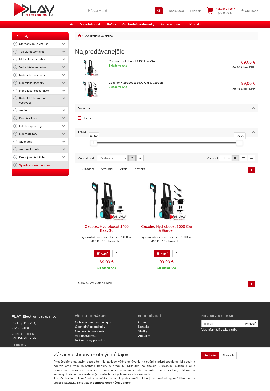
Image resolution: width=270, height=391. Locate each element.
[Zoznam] (243, 158)
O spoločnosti (90, 24)
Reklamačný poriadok (90, 340)
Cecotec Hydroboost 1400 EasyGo (132, 61)
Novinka (140, 168)
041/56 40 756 (24, 338)
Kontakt (195, 24)
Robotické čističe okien (34, 90)
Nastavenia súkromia (89, 331)
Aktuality (144, 335)
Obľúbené (251, 10)
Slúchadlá (25, 141)
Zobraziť (212, 158)
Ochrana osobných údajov (93, 322)
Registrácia (176, 10)
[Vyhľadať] (159, 10)
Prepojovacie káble (32, 157)
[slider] (93, 143)
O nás (142, 322)
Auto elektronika (30, 149)
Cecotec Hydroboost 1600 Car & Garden (136, 82)
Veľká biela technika (32, 67)
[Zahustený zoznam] (251, 158)
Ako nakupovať (172, 24)
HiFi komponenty (30, 126)
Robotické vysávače (32, 75)
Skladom (88, 168)
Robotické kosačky (31, 82)
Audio (23, 110)
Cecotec (87, 118)
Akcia (123, 168)
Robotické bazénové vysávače (32, 100)
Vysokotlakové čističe (35, 165)
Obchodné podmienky (138, 24)
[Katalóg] (235, 158)
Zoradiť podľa (87, 158)
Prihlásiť (195, 10)
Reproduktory (28, 133)
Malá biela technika (32, 59)
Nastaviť (228, 355)
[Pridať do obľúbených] (116, 253)
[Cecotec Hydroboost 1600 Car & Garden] (167, 200)
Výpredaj (107, 168)
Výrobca (84, 108)
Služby (111, 24)
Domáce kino (28, 118)
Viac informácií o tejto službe (219, 329)
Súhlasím (210, 355)
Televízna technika (31, 51)
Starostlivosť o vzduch (34, 44)
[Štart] (79, 35)
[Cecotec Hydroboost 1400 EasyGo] (107, 200)
